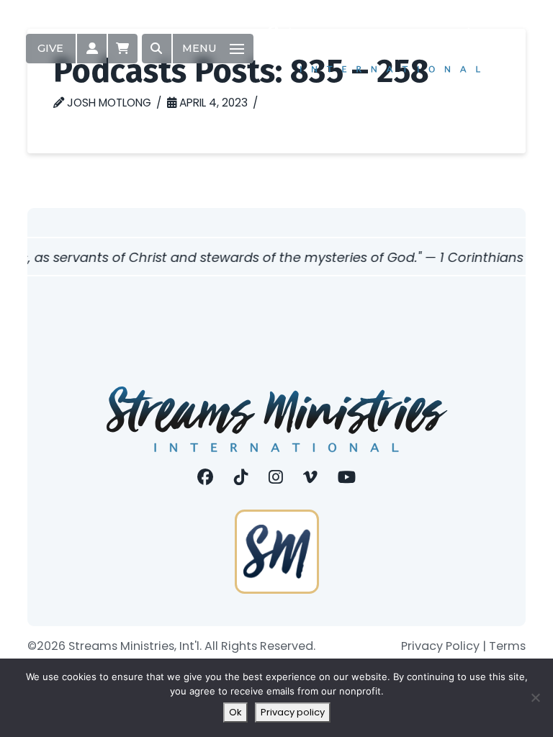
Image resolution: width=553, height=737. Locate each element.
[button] (92, 48)
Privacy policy (293, 712)
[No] (535, 697)
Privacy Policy (440, 646)
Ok (235, 712)
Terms (507, 646)
